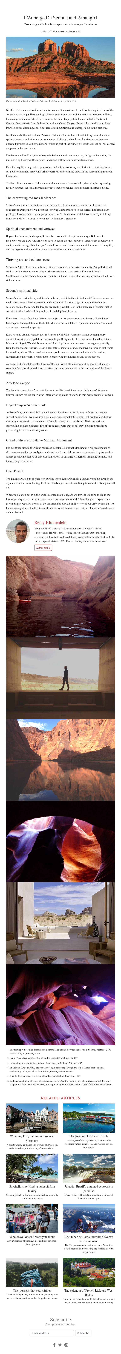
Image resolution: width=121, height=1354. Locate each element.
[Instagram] (66, 1344)
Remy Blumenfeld (69, 31)
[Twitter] (60, 1344)
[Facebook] (54, 1344)
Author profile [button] (43, 547)
